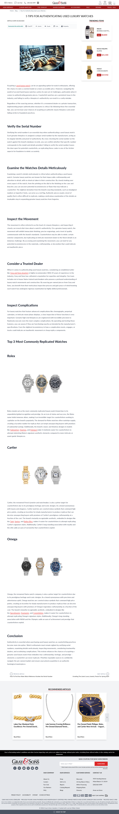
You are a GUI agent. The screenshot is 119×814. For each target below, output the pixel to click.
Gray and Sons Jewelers (19, 273)
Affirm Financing (81, 785)
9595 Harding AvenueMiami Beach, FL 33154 (100, 780)
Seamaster (25, 613)
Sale (88, 7)
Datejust (33, 430)
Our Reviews (47, 787)
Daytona (23, 430)
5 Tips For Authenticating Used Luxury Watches (32, 11)
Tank (12, 521)
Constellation (38, 613)
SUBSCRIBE (101, 764)
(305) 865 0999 (97, 785)
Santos (17, 521)
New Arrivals (8, 7)
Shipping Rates (80, 787)
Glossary (79, 790)
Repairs (98, 7)
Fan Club (46, 785)
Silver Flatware (59, 7)
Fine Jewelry (42, 7)
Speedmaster (15, 613)
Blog (16, 11)
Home (12, 11)
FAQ (44, 790)
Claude (48, 26)
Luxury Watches (25, 7)
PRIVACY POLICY (16, 795)
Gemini (39, 26)
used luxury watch (23, 85)
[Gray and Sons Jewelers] (59, 3)
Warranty (79, 779)
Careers (45, 782)
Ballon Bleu (28, 521)
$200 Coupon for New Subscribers (93, 759)
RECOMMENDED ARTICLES (59, 689)
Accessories (75, 7)
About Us (46, 779)
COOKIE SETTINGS (44, 795)
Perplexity (66, 26)
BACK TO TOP (61, 812)
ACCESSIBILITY (26, 795)
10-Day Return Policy (82, 782)
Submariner (14, 430)
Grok (56, 26)
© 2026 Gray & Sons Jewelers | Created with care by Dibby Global (59, 808)
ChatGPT (30, 26)
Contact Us (97, 773)
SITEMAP (35, 795)
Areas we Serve (97, 790)
